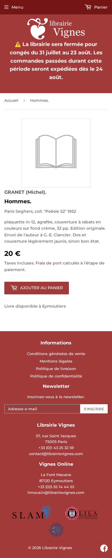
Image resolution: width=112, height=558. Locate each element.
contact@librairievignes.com (56, 453)
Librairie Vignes (57, 547)
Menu (17, 7)
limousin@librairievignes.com (56, 492)
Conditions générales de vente (56, 353)
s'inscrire (94, 409)
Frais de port (49, 263)
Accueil (11, 100)
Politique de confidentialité (56, 376)
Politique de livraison (56, 368)
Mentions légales (56, 361)
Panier (100, 7)
